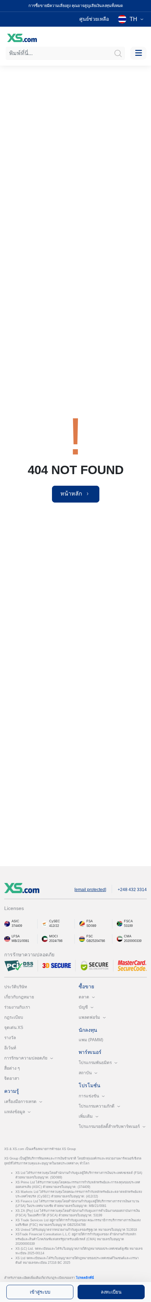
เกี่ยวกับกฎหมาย (19, 997)
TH (133, 19)
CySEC (54, 921)
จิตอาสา (11, 1078)
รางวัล (10, 1037)
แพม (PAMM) (91, 1039)
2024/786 (56, 941)
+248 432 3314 (132, 889)
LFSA (16, 936)
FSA (89, 921)
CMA (127, 936)
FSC (89, 936)
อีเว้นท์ (10, 1047)
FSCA (128, 921)
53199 (128, 926)
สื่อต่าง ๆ (12, 1068)
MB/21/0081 (20, 941)
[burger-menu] (138, 53)
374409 (17, 926)
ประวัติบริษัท (15, 986)
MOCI (53, 936)
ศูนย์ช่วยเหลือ (94, 19)
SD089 (91, 926)
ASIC (15, 921)
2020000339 (133, 941)
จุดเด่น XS (13, 1027)
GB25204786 (95, 941)
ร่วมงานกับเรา (17, 1007)
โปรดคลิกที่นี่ (85, 1278)
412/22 (54, 926)
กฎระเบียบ (13, 1017)
